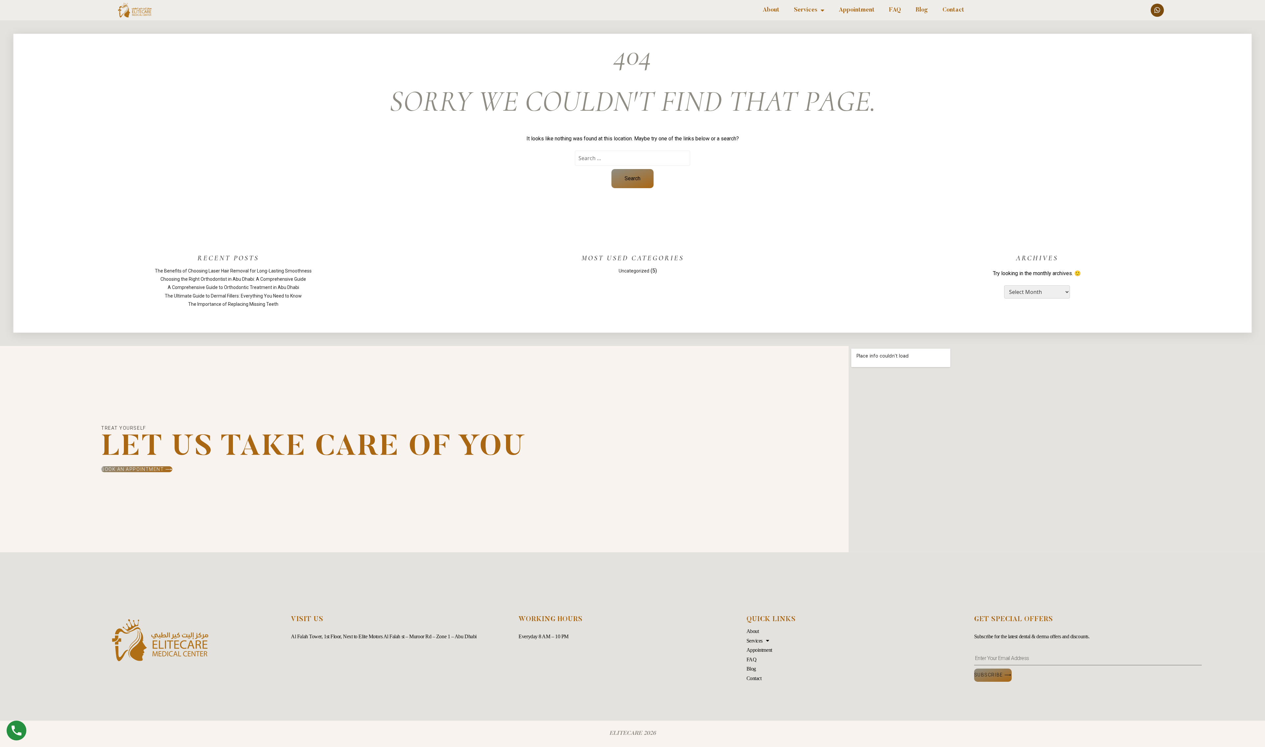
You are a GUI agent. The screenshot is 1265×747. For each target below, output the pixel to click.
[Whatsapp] (1157, 10)
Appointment (857, 10)
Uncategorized (634, 270)
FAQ (895, 10)
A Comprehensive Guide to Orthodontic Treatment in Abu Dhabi (233, 287)
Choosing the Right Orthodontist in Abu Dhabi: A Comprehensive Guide (233, 279)
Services (805, 10)
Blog (921, 10)
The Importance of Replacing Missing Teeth (233, 304)
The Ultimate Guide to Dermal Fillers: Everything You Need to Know (233, 296)
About (771, 10)
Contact (953, 10)
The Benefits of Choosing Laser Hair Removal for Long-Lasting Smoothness (233, 270)
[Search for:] (632, 158)
